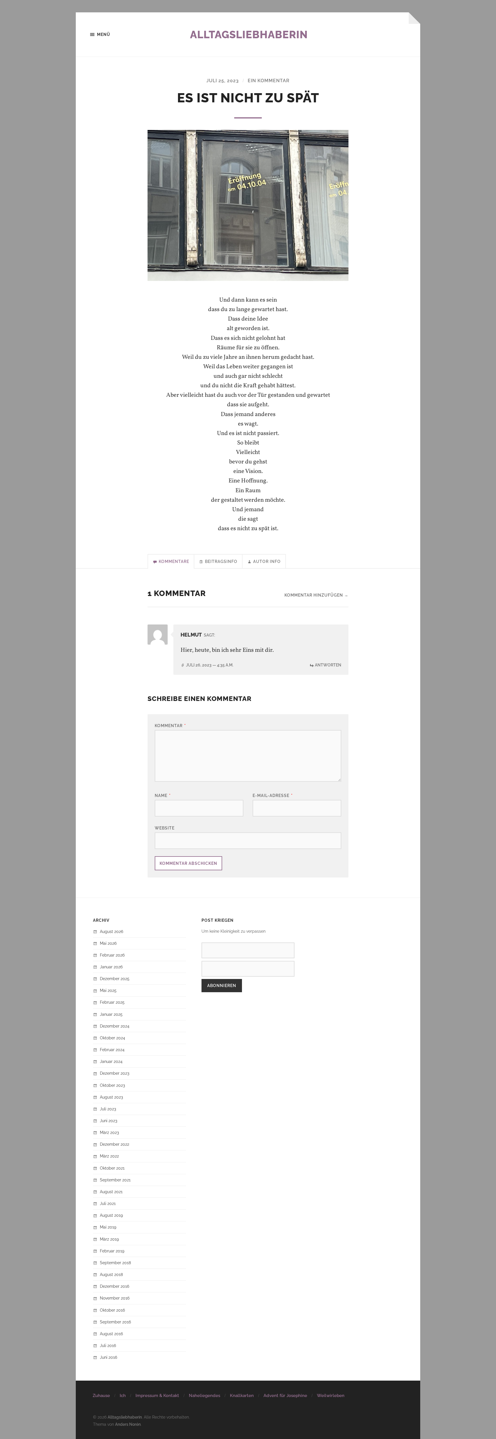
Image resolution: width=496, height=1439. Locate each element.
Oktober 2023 (112, 1085)
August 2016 (111, 1333)
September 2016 (115, 1321)
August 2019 (111, 1215)
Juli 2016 (108, 1345)
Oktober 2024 (112, 1037)
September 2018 (115, 1262)
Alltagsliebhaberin (249, 34)
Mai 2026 (108, 943)
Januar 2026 (111, 966)
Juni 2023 (108, 1120)
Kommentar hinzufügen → (316, 595)
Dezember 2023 (114, 1073)
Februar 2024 (112, 1049)
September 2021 (115, 1179)
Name (163, 795)
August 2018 (111, 1274)
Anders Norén (128, 1424)
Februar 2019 (112, 1250)
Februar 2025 (112, 1002)
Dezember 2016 (114, 1286)
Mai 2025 (108, 990)
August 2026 (111, 931)
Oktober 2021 (112, 1168)
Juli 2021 (108, 1203)
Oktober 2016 (112, 1310)
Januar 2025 (111, 1014)
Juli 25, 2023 (222, 80)
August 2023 (111, 1097)
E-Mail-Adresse (273, 795)
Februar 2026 (112, 955)
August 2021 (111, 1191)
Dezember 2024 (114, 1026)
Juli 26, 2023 (209, 664)
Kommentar (170, 725)
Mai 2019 (108, 1227)
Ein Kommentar (269, 80)
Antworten (328, 664)
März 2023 (109, 1132)
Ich (123, 1395)
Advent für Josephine (285, 1395)
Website (165, 827)
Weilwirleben (330, 1395)
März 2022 (109, 1156)
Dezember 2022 (114, 1144)
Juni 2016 (108, 1357)
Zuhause (101, 1395)
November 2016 (114, 1298)
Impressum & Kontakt (157, 1395)
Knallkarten (242, 1395)
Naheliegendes (204, 1395)
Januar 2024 (111, 1061)
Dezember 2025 (114, 978)
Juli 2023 (108, 1108)
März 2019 (109, 1239)
